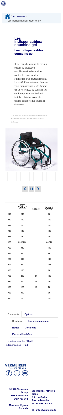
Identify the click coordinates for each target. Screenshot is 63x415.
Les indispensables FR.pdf (19, 341)
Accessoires (19, 16)
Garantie (23, 408)
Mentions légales (18, 405)
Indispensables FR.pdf (16, 344)
